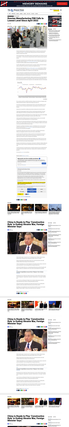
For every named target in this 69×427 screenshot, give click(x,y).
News (10, 13)
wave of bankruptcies (29, 127)
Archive (36, 13)
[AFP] (8, 230)
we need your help (20, 180)
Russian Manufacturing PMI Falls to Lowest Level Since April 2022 (26, 19)
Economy (27, 155)
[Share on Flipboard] (45, 23)
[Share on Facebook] (37, 23)
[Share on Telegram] (40, 23)
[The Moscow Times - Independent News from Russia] (16, 10)
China (23, 291)
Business (21, 13)
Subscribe (44, 163)
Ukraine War (13, 13)
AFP (10, 229)
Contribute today (56, 10)
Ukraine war (27, 291)
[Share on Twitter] (39, 23)
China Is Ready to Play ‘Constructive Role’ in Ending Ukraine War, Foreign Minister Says (26, 224)
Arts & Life (28, 13)
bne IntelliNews (16, 16)
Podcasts (32, 13)
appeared (22, 152)
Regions (17, 13)
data (24, 52)
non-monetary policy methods (32, 61)
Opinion (25, 13)
